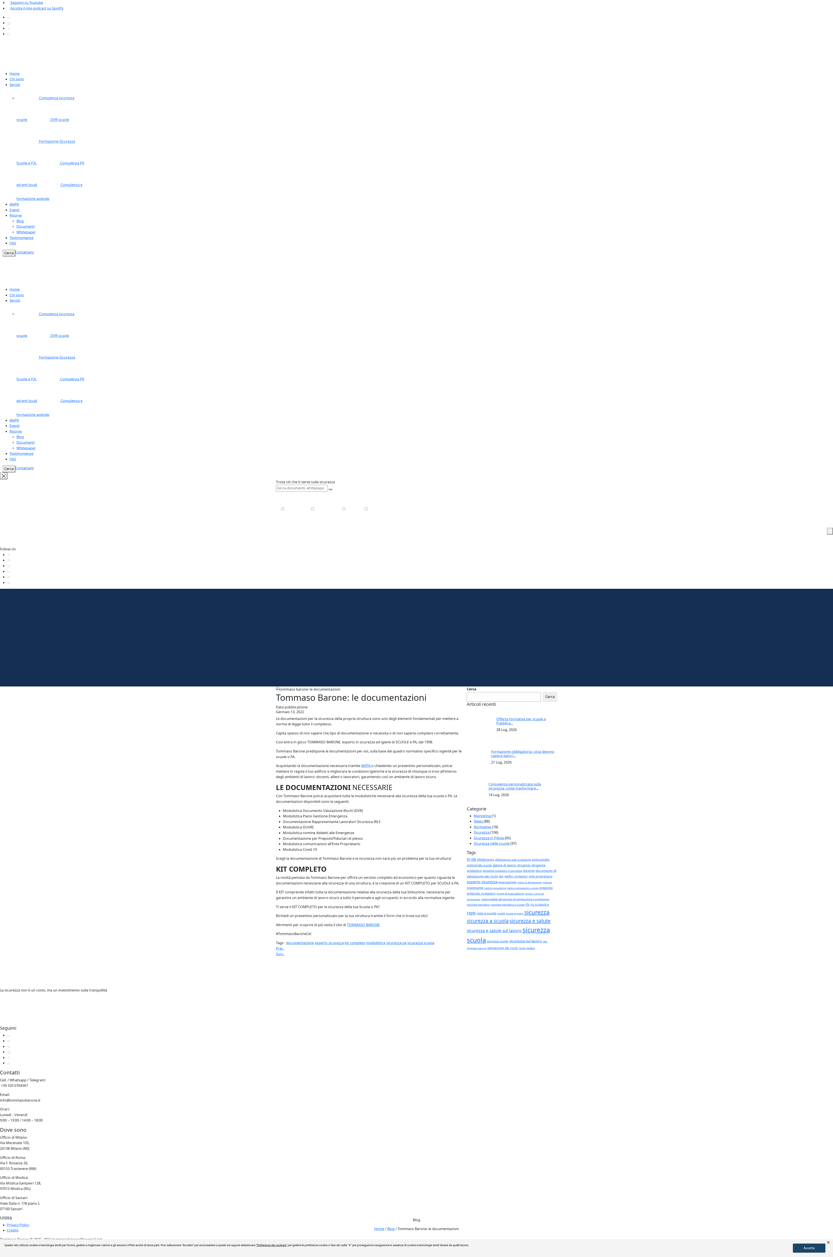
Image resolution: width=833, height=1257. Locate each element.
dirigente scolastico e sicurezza (502, 871)
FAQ (13, 243)
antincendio (540, 860)
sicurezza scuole (497, 941)
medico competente (495, 888)
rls (527, 904)
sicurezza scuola (420, 942)
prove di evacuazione (510, 894)
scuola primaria (514, 913)
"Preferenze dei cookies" (271, 1245)
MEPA (366, 765)
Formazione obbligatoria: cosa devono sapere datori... (522, 753)
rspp (471, 913)
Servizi (15, 84)
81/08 (471, 859)
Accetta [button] (809, 1248)
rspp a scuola (486, 913)
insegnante (475, 888)
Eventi (15, 210)
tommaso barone (476, 948)
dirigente (524, 865)
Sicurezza (482, 832)
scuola (501, 913)
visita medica (527, 948)
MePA (14, 204)
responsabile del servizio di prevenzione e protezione (515, 899)
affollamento (485, 860)
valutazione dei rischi (502, 948)
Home (15, 73)
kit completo (355, 942)
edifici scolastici (516, 876)
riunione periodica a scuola (508, 905)
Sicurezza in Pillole (489, 838)
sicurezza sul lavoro (525, 941)
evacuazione (507, 882)
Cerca (9, 253)
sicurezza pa (396, 942)
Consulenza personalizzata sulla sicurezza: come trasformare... (515, 786)
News (479, 821)
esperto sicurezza (329, 942)
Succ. (280, 954)
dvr (501, 876)
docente (529, 871)
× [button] (828, 1242)
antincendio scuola (479, 865)
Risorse (16, 215)
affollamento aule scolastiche (513, 860)
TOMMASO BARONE (363, 924)
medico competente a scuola (522, 888)
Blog (20, 221)
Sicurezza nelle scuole (492, 843)
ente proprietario (540, 876)
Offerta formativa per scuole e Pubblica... (521, 721)
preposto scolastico (481, 893)
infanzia (547, 882)
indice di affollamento (529, 882)
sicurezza (536, 912)
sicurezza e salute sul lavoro (494, 931)
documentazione (300, 942)
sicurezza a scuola (488, 920)
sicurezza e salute (530, 920)
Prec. (280, 948)
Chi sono (17, 79)
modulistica (375, 942)
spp (545, 941)
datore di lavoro (504, 865)
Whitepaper (26, 232)
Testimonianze (21, 237)
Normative (483, 827)
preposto (546, 888)
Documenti (25, 226)
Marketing (483, 815)
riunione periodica (478, 905)
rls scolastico (539, 904)
